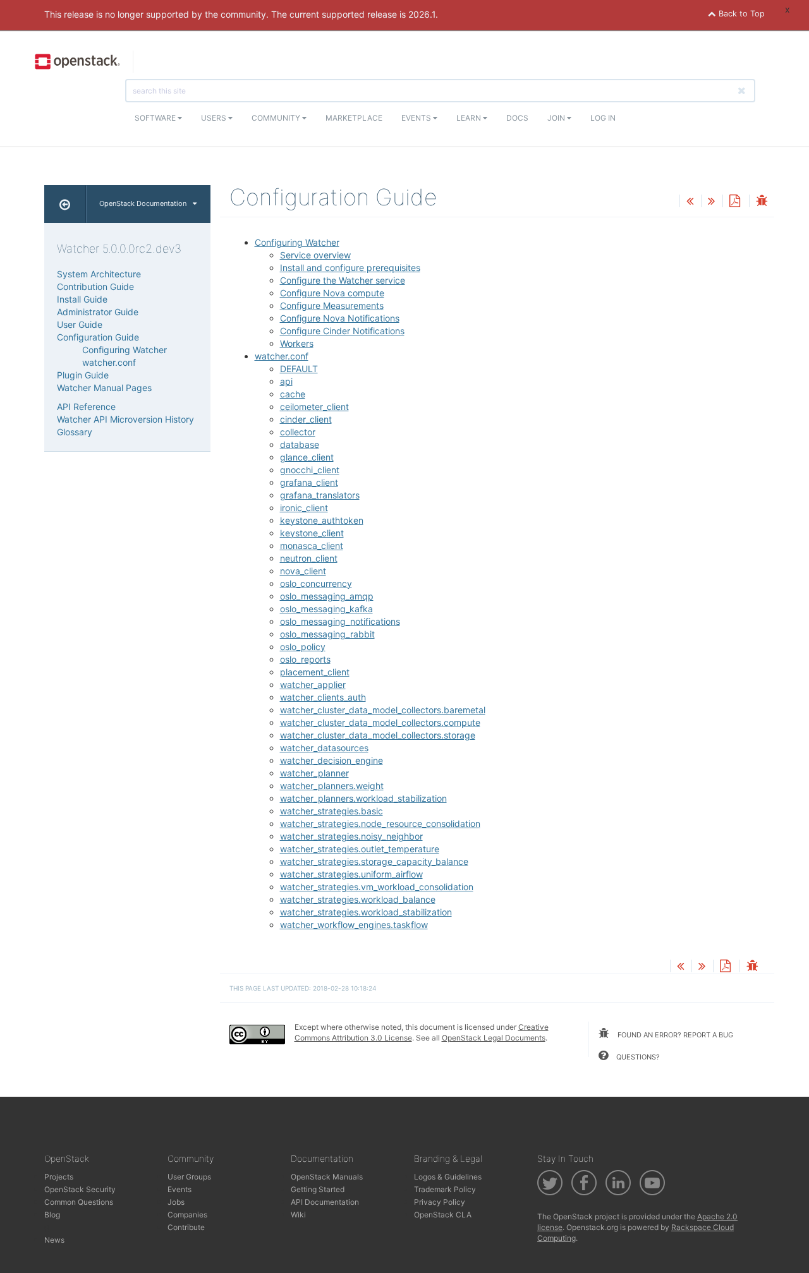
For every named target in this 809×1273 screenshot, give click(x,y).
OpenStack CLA (442, 1214)
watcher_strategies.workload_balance (357, 899)
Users (214, 118)
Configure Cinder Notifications (342, 330)
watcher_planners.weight (332, 785)
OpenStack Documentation (142, 203)
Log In (603, 118)
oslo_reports (305, 659)
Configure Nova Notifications (339, 318)
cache (292, 394)
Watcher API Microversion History (125, 419)
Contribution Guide (95, 286)
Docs (517, 118)
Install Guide (82, 299)
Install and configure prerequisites (350, 267)
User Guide (79, 324)
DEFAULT (299, 368)
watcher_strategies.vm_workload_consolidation (376, 886)
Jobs (176, 1202)
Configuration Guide (98, 337)
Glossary (74, 431)
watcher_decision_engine (331, 760)
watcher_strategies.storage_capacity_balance (374, 861)
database (299, 444)
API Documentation (325, 1202)
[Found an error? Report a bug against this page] (761, 201)
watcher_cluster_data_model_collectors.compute (380, 722)
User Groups (189, 1176)
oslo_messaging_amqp (327, 596)
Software (156, 118)
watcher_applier (313, 684)
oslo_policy (302, 646)
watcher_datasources (324, 747)
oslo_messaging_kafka (326, 608)
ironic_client (304, 507)
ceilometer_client (314, 406)
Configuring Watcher (297, 242)
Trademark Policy (445, 1189)
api (286, 381)
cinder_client (306, 419)
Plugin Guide (83, 375)
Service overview (315, 255)
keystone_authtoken (321, 520)
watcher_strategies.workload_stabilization (366, 912)
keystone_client (312, 533)
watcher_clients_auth (323, 697)
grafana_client (309, 482)
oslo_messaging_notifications (340, 621)
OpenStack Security (80, 1189)
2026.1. (423, 14)
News (54, 1240)
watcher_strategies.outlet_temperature (359, 848)
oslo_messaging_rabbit (327, 634)
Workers (296, 343)
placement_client (315, 672)
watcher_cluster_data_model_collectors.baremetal (382, 709)
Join (557, 118)
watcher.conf (281, 356)
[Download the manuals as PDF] (734, 201)
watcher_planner (314, 773)
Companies (187, 1214)
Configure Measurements (332, 305)
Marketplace (353, 118)
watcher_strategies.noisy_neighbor (351, 836)
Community (277, 118)
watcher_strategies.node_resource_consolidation (380, 823)
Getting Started (317, 1189)
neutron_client (309, 558)
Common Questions (78, 1202)
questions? (637, 1057)
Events (417, 118)
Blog (52, 1214)
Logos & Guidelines (448, 1176)
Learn (469, 118)
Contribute (186, 1227)
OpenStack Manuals (327, 1176)
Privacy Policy (439, 1202)
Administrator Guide (97, 311)
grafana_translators (320, 495)
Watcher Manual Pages (104, 387)
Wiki (298, 1214)
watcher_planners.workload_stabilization (363, 798)
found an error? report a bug (674, 1034)
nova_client (303, 570)
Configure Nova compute (332, 292)
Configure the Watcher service (342, 280)
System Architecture (99, 273)
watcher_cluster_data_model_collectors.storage (377, 735)
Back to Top (740, 13)
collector (297, 431)
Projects (58, 1176)
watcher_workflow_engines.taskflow (354, 924)
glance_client (307, 457)
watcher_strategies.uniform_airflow (351, 874)
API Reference (86, 406)
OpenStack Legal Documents (493, 1037)
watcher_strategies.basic (331, 810)
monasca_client (311, 545)
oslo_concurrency (316, 583)
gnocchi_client (309, 469)
